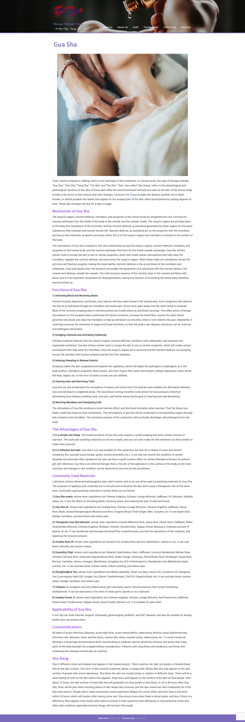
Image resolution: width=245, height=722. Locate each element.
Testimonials (151, 27)
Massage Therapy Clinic (68, 24)
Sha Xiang (131, 194)
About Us (122, 27)
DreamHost (140, 718)
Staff (135, 27)
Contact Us (169, 27)
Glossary (186, 27)
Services (107, 27)
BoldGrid (112, 718)
